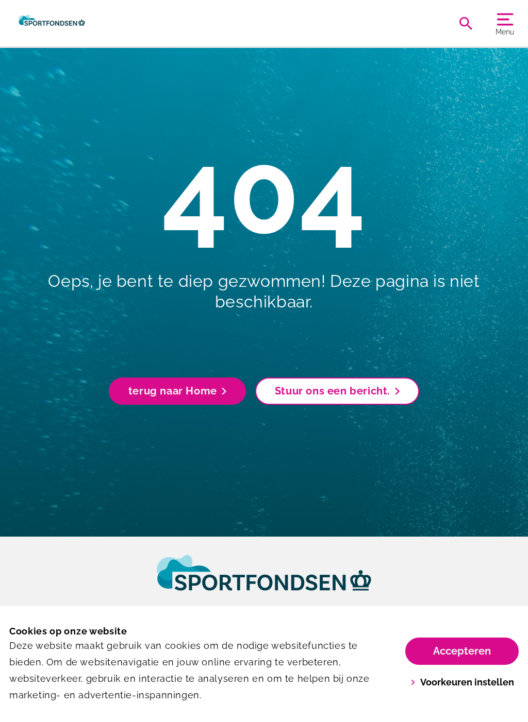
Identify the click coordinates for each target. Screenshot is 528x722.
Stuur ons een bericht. (332, 391)
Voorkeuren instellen (467, 682)
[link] (264, 582)
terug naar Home (172, 391)
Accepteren (462, 651)
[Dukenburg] (51, 23)
